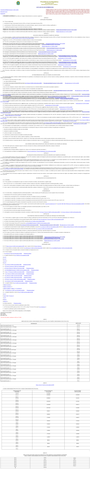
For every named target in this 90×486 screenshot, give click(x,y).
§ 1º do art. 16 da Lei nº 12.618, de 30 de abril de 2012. (71, 212)
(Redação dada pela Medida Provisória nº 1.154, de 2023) (55, 236)
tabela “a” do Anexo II (7, 286)
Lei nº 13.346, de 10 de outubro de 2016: (26, 292)
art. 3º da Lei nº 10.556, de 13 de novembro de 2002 (15, 273)
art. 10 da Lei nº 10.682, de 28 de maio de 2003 (13, 277)
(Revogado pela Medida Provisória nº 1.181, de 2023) (53, 83)
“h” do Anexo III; (19, 288)
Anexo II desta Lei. (38, 246)
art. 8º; (5, 297)
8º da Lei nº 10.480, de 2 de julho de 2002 (16, 271)
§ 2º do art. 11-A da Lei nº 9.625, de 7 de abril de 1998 (14, 266)
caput (5, 295)
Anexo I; (5, 299)
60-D (65, 203)
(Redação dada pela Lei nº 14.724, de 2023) (64, 31)
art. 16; (5, 262)
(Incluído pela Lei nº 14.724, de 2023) (64, 58)
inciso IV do (47, 203)
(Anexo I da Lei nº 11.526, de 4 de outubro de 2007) (45, 384)
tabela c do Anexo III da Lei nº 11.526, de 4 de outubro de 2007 (75, 226)
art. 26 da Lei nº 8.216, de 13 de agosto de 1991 (13, 253)
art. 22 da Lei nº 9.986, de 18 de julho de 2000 (52, 122)
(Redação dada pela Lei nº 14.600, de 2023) (49, 46)
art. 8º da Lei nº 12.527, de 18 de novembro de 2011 (14, 168)
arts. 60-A (59, 203)
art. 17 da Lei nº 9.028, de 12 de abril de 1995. (44, 228)
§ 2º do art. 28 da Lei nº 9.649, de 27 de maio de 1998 (14, 268)
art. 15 (5, 260)
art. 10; (5, 257)
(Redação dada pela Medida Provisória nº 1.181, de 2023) (66, 29)
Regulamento (2, 13)
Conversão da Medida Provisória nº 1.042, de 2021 (9, 9)
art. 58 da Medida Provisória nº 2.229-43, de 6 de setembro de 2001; (38, 223)
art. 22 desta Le (42, 306)
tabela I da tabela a (7, 288)
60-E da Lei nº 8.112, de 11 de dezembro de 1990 (75, 203)
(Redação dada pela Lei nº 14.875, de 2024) (52, 240)
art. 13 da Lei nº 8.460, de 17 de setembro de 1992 (50, 226)
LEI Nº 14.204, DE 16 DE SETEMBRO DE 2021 (45, 7)
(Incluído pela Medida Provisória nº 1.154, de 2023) (51, 44)
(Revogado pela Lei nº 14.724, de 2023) (72, 83)
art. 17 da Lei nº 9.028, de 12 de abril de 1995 (13, 264)
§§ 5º (7, 295)
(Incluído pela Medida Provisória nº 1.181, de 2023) (67, 55)
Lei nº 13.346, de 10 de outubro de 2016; (37, 221)
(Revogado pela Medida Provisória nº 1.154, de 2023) (55, 43)
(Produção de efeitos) (27, 253)
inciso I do (30, 151)
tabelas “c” (13, 288)
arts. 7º (7, 271)
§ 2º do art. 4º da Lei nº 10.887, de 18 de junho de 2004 (50, 212)
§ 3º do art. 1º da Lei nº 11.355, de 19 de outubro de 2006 (15, 279)
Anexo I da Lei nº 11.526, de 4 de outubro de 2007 (15, 246)
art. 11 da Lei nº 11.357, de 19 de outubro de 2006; (14, 281)
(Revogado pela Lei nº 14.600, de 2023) (82, 90)
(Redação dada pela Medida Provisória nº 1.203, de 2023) (54, 238)
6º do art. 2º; (11, 295)
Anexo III (5, 301)
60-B (62, 203)
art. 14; (5, 259)
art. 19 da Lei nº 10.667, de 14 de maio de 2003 (13, 275)
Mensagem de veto (3, 11)
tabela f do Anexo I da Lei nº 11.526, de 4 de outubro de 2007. (23, 38)
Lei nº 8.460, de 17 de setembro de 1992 (22, 255)
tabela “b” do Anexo (7, 284)
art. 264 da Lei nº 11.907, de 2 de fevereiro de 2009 (15, 290)
